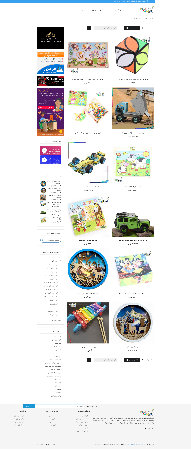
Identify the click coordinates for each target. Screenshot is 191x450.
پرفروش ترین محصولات (81, 422)
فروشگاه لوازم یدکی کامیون (53, 376)
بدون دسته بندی (56, 320)
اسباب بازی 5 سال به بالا (51, 275)
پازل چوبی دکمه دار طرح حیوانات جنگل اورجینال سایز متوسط (88, 79)
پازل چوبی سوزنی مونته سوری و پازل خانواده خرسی (88, 133)
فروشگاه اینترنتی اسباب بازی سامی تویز (135, 445)
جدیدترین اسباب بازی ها (81, 419)
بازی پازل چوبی (54, 304)
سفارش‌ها (53, 419)
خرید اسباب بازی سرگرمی (51, 286)
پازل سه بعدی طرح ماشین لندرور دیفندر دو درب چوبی (133, 240)
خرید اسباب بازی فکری (52, 289)
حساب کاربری (52, 416)
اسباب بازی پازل (54, 300)
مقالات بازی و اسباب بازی (99, 10)
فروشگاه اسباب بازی (116, 10)
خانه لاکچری (58, 350)
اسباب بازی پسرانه (53, 311)
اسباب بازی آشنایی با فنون (51, 296)
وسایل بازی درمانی (19, 425)
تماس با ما (85, 428)
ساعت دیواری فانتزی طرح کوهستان (133, 347)
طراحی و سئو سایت (50, 445)
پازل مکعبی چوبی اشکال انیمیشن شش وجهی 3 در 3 (133, 293)
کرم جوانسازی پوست (55, 369)
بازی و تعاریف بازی (19, 416)
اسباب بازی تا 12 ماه (52, 265)
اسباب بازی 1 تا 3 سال (52, 268)
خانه (152, 19)
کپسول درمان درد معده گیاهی (53, 366)
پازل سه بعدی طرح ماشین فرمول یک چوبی (88, 187)
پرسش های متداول (82, 431)
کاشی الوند (58, 383)
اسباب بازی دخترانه (53, 315)
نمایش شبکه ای (133, 28)
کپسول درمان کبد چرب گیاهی (53, 363)
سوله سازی (58, 386)
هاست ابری (58, 337)
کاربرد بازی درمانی (19, 422)
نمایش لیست (148, 28)
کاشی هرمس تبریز (56, 356)
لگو (60, 258)
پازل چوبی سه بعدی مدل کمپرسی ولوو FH (133, 133)
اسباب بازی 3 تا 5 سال (52, 272)
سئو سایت (58, 343)
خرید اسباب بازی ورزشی (51, 293)
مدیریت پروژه (57, 393)
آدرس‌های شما (52, 425)
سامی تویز (84, 10)
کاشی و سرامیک (56, 353)
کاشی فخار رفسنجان (55, 360)
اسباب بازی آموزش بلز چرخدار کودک (88, 347)
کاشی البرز (58, 379)
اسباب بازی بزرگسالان (52, 279)
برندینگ (59, 389)
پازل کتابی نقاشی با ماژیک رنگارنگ (88, 240)
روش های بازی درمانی (18, 419)
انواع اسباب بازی (56, 261)
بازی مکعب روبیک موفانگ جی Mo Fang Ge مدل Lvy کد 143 (133, 79)
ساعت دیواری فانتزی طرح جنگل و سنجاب (88, 293)
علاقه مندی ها (52, 422)
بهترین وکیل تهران (56, 396)
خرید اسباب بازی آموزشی (51, 282)
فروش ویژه (85, 416)
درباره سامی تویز (83, 425)
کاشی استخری (57, 346)
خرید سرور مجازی (56, 340)
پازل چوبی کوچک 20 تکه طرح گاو (132, 187)
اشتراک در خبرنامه (92, 406)
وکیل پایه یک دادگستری (54, 373)
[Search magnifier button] (42, 240)
